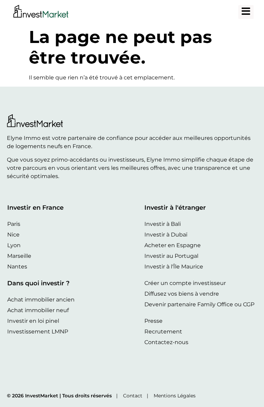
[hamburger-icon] (246, 12)
